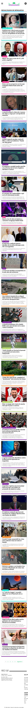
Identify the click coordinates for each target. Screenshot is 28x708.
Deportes (25, 682)
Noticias (25, 679)
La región (25, 687)
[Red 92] (14, 3)
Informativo (25, 677)
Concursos (25, 689)
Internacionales (25, 684)
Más (25, 683)
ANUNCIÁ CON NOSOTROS (25, 697)
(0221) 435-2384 (25, 702)
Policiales (25, 680)
